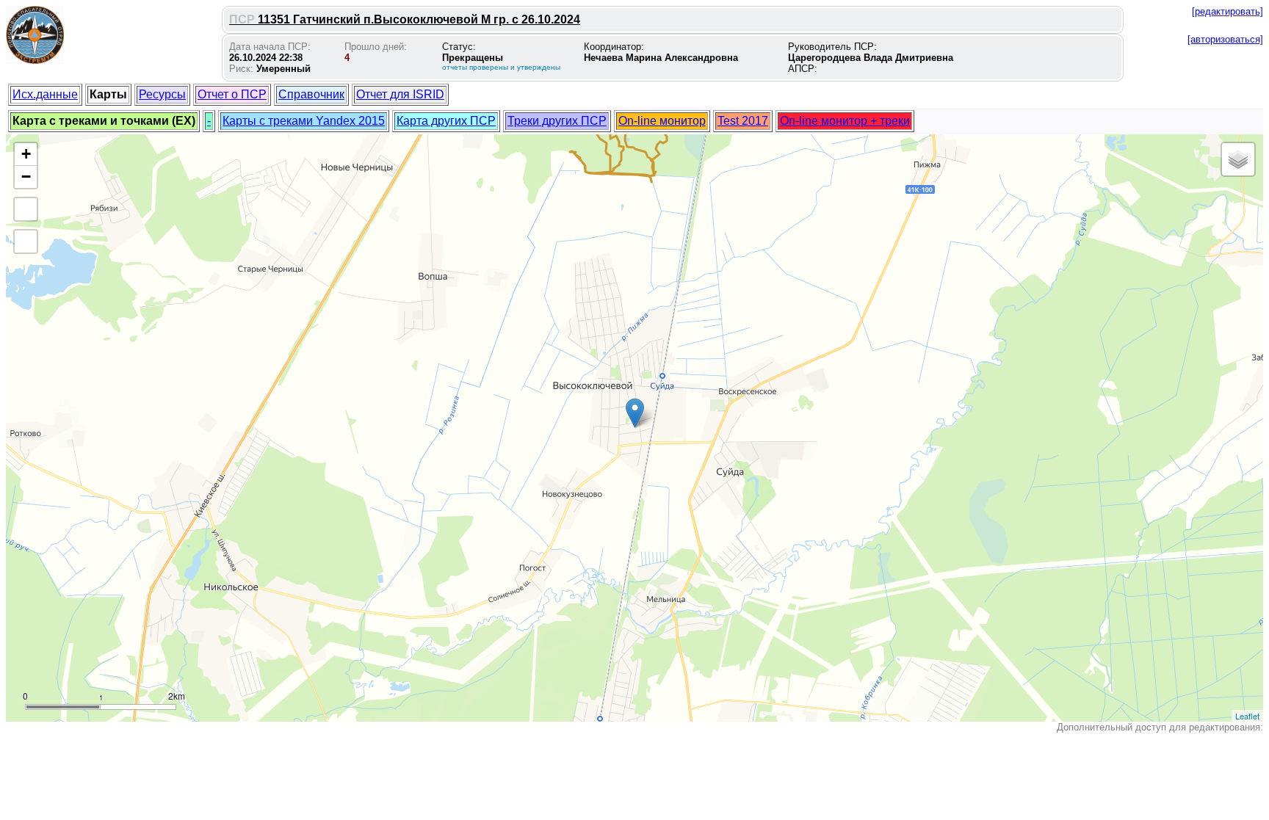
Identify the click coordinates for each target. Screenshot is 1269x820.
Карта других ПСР (446, 121)
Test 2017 (742, 121)
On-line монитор (662, 121)
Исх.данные (45, 94)
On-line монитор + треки (845, 121)
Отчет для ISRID (400, 94)
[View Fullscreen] (26, 209)
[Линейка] (26, 242)
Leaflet (1247, 716)
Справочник (311, 94)
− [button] (26, 176)
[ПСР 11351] (635, 413)
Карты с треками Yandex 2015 (304, 121)
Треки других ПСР (557, 121)
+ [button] (26, 154)
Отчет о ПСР (232, 94)
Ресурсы (162, 94)
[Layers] (1238, 159)
